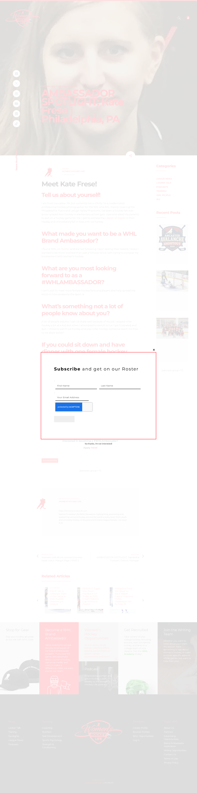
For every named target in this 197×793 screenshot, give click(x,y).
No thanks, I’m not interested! (98, 443)
